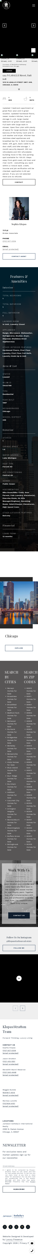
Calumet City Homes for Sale (13, 803)
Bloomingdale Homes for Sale (13, 830)
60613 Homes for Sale (31, 781)
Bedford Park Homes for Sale (13, 715)
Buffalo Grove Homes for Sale (13, 839)
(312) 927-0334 (9, 241)
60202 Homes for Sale (31, 830)
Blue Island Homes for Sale (12, 770)
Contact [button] (19, 182)
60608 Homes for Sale (31, 789)
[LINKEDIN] (16, 1227)
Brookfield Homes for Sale (12, 707)
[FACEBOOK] (10, 1227)
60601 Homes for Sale (31, 707)
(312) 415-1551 (9, 1061)
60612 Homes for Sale (31, 773)
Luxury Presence (14, 1239)
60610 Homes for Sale (31, 691)
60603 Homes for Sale (31, 732)
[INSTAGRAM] (5, 1227)
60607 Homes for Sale (31, 756)
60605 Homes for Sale (31, 765)
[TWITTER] (28, 1227)
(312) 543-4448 (9, 1072)
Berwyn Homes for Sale (12, 691)
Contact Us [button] (19, 915)
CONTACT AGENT (19, 256)
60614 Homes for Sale (31, 748)
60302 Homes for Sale (31, 806)
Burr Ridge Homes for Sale (12, 778)
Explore (19, 648)
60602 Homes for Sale (31, 715)
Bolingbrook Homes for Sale (12, 847)
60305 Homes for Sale (31, 847)
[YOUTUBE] (22, 1227)
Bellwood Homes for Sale (12, 724)
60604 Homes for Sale (31, 740)
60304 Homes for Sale (31, 814)
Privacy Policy (27, 1243)
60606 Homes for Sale (31, 724)
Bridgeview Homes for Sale (12, 740)
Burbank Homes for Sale (12, 732)
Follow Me (19, 948)
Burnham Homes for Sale (12, 787)
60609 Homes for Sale (31, 798)
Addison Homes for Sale (12, 795)
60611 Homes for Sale (31, 699)
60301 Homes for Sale (31, 822)
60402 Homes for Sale (31, 839)
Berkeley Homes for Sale (12, 748)
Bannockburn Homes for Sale (13, 822)
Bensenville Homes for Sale (12, 756)
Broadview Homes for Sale (12, 699)
